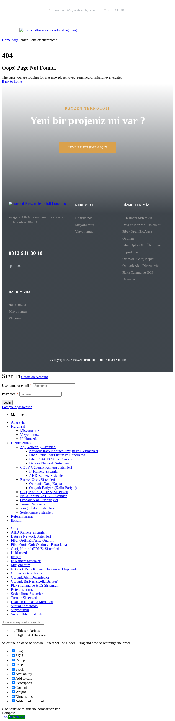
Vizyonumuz (84, 231)
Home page (10, 40)
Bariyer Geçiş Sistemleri (37, 479)
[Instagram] (19, 267)
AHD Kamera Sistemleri (47, 475)
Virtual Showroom (24, 606)
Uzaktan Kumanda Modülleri (32, 602)
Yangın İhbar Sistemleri (37, 508)
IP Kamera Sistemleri (137, 218)
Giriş (14, 528)
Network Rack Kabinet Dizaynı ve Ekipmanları (63, 451)
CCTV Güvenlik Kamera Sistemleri (46, 467)
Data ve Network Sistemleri (141, 225)
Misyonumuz (84, 225)
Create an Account (34, 377)
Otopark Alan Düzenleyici (141, 265)
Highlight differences (31, 635)
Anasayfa (18, 422)
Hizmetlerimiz (21, 443)
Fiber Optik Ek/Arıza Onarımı (137, 235)
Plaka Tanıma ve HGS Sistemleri (138, 276)
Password (10, 394)
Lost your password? (17, 407)
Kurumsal (18, 426)
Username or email (17, 385)
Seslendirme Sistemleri (36, 512)
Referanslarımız (22, 516)
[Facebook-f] (11, 267)
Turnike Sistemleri (33, 504)
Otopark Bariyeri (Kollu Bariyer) (53, 488)
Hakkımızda (84, 218)
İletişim (16, 520)
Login (7, 402)
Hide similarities (27, 631)
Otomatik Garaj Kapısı (138, 259)
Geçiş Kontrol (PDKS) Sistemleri (44, 492)
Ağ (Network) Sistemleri (38, 447)
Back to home (12, 81)
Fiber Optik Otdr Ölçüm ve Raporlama (141, 248)
